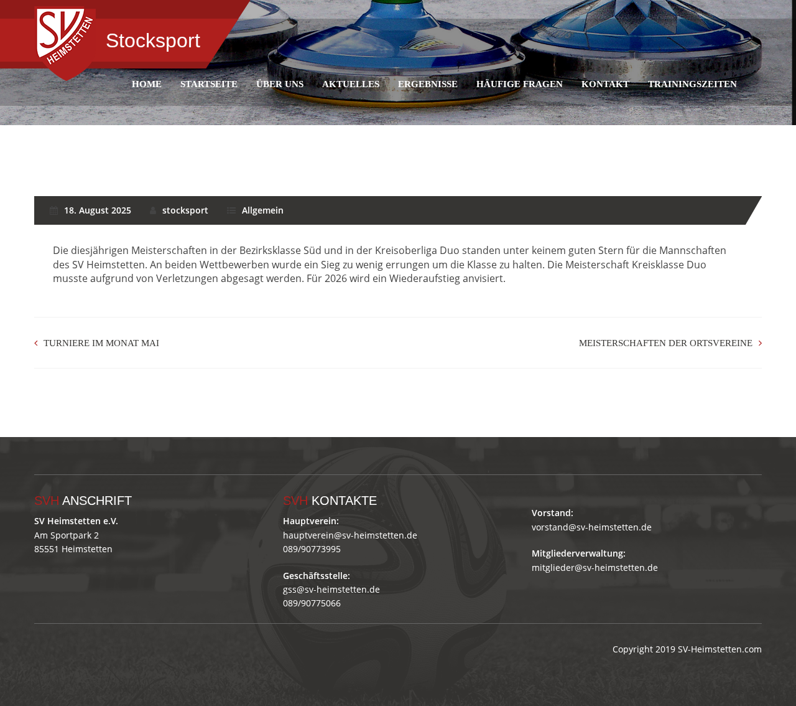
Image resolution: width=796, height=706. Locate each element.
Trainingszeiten (692, 84)
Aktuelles (350, 84)
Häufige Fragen (519, 84)
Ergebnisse (428, 84)
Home (147, 84)
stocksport (185, 210)
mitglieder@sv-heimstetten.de (595, 567)
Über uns (279, 84)
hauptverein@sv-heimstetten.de (350, 535)
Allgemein (263, 210)
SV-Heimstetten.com (720, 649)
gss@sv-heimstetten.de (331, 589)
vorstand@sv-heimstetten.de (592, 527)
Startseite (209, 84)
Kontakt (605, 84)
